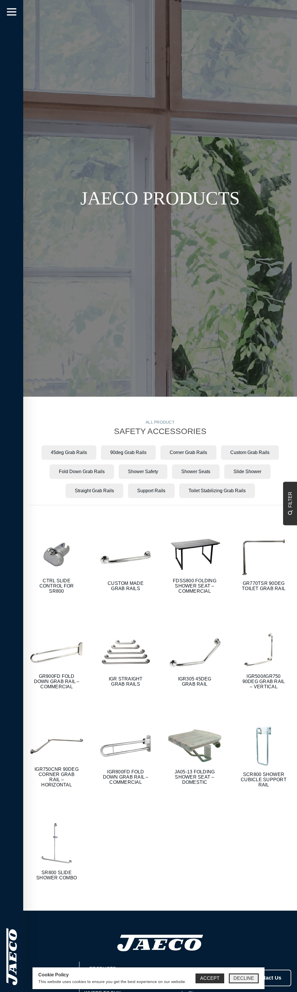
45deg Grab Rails (69, 452)
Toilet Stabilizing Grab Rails (217, 490)
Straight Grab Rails (94, 490)
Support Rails (151, 490)
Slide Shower (247, 471)
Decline (243, 978)
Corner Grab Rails (188, 452)
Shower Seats (195, 471)
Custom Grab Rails (249, 452)
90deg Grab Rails (128, 452)
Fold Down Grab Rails (82, 471)
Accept (210, 978)
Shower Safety (143, 471)
